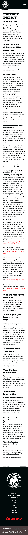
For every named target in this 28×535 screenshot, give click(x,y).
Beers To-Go (14, 498)
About (14, 503)
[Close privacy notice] (25, 530)
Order (14, 500)
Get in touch (13, 518)
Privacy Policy (18, 532)
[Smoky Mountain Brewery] (6, 5)
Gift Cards (14, 507)
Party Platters (14, 495)
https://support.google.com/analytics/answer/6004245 (14, 243)
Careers (14, 512)
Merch (14, 510)
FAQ (14, 505)
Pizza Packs (14, 493)
